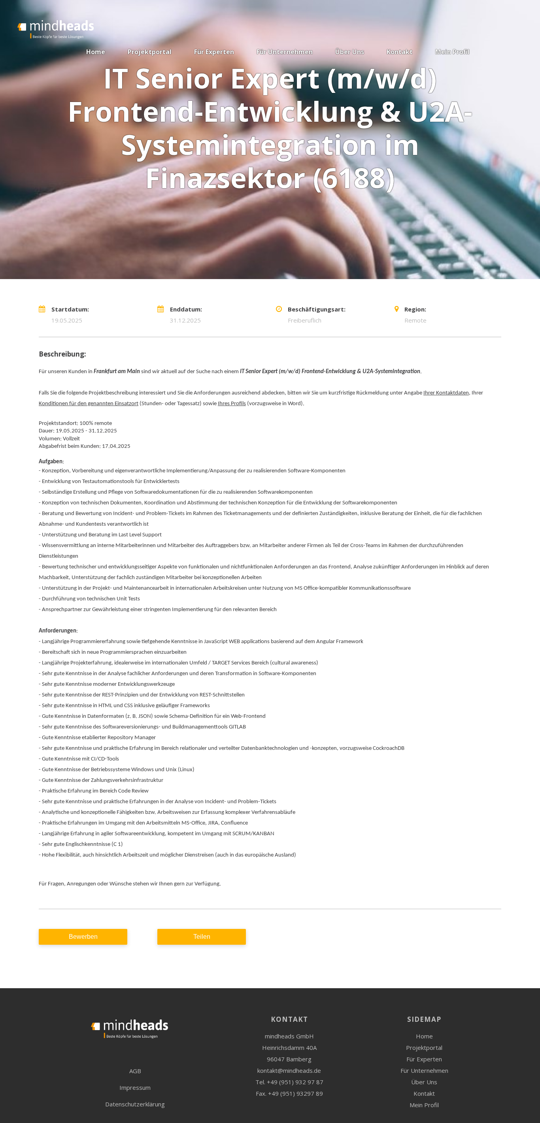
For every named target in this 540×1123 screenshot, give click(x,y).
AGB (135, 1071)
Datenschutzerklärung (135, 1104)
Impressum (135, 1087)
